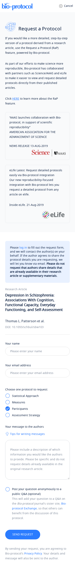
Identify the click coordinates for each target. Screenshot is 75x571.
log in (23, 248)
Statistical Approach (25, 396)
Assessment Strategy (26, 415)
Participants (20, 409)
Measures (18, 402)
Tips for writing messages (27, 434)
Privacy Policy (33, 553)
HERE (15, 99)
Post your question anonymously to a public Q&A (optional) (36, 491)
